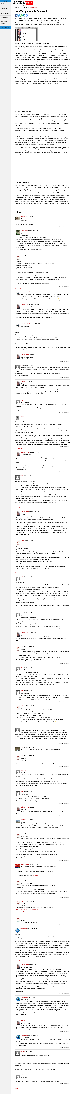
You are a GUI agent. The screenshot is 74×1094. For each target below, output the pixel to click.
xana (21, 475)
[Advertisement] (42, 95)
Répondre (61, 226)
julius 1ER (22, 1051)
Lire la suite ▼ (19, 288)
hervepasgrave (23, 928)
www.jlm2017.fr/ (20, 911)
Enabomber (23, 819)
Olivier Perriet (24, 230)
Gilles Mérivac (33, 7)
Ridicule (17, 738)
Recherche (3, 23)
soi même (22, 728)
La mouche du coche (25, 292)
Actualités (3, 6)
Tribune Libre (4, 8)
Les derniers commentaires (4, 20)
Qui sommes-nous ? (5, 13)
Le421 (22, 255)
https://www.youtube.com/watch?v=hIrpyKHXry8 (28, 909)
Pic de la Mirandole (24, 864)
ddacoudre (22, 416)
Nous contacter (4, 17)
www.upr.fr (36, 875)
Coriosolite (23, 770)
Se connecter (4, 1)
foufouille (22, 216)
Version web (5, 27)
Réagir (17, 1088)
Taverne (22, 747)
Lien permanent (66, 226)
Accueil (2, 3)
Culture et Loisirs (5, 11)
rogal (21, 365)
